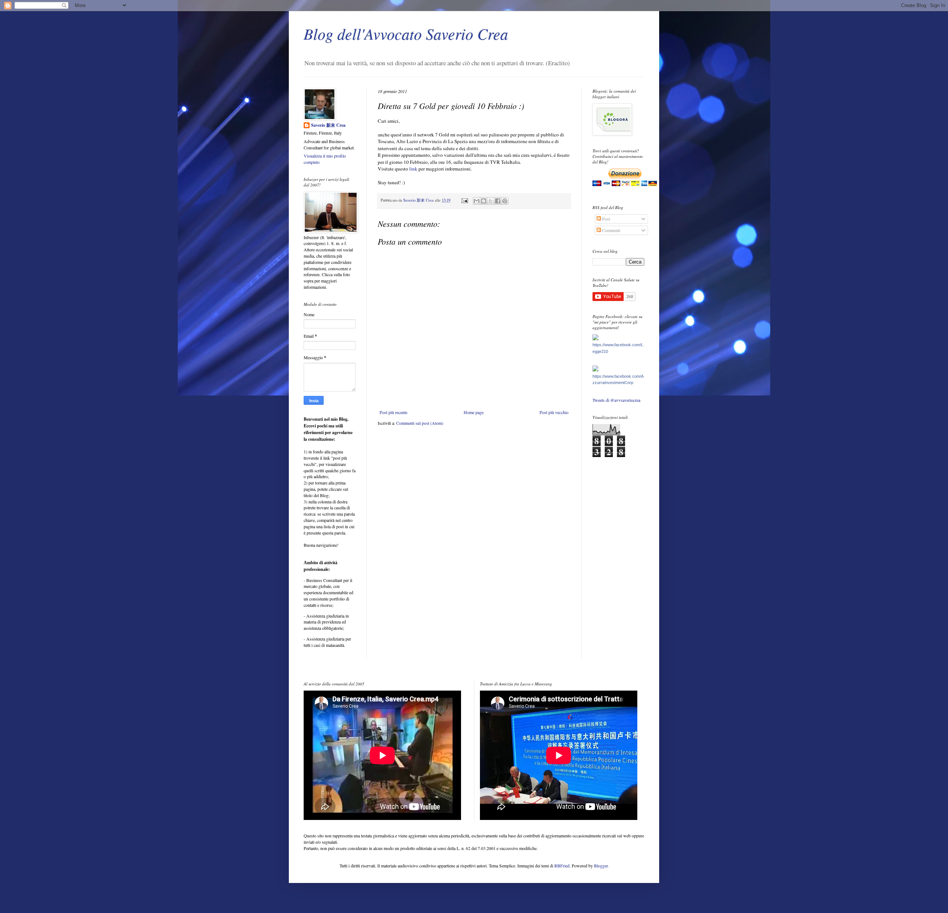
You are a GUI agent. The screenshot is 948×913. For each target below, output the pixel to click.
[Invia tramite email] (476, 201)
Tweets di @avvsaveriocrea (616, 400)
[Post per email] (464, 200)
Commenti (610, 230)
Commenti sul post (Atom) (419, 423)
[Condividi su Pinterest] (504, 201)
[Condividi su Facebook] (497, 201)
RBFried (562, 866)
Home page (474, 412)
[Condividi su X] (490, 201)
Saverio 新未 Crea (328, 125)
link (413, 168)
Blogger (601, 866)
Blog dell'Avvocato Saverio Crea (406, 33)
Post (605, 219)
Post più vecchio (554, 412)
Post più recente (393, 412)
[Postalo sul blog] (483, 201)
